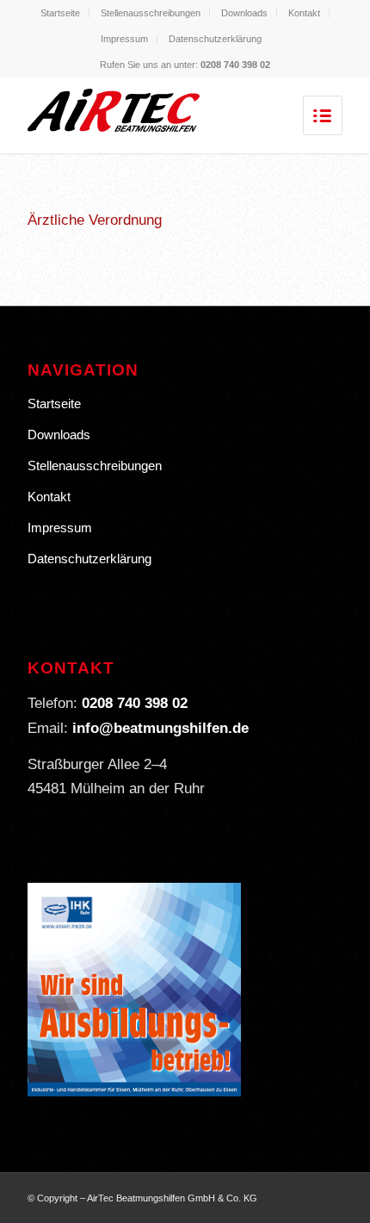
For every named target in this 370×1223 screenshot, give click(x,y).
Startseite (60, 13)
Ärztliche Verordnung (95, 220)
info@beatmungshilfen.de (160, 728)
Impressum (124, 39)
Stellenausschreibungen (150, 13)
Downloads (244, 13)
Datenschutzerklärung (215, 39)
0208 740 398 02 (235, 64)
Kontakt (304, 13)
